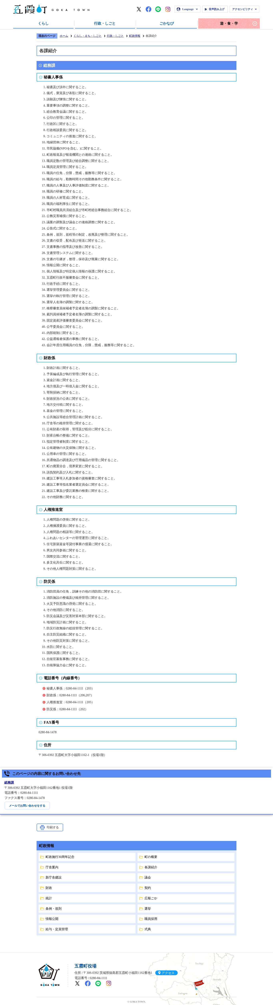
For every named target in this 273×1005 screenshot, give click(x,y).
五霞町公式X (139, 9)
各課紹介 (150, 867)
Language (188, 9)
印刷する (53, 827)
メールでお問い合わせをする (27, 805)
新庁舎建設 (54, 877)
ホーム (64, 35)
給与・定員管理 (57, 929)
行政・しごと (105, 23)
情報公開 (52, 918)
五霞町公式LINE (158, 9)
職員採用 (150, 918)
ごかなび (166, 23)
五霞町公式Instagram (167, 9)
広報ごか (150, 898)
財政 (49, 887)
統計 (49, 898)
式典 (147, 929)
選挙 (147, 908)
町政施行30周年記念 (60, 857)
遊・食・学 (229, 23)
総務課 (9, 782)
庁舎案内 (52, 867)
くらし (43, 23)
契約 (147, 887)
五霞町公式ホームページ (51, 9)
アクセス (168, 972)
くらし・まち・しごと (88, 35)
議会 (147, 877)
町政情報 (134, 35)
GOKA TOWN (49, 975)
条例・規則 (54, 908)
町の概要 (150, 857)
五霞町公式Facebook (148, 9)
